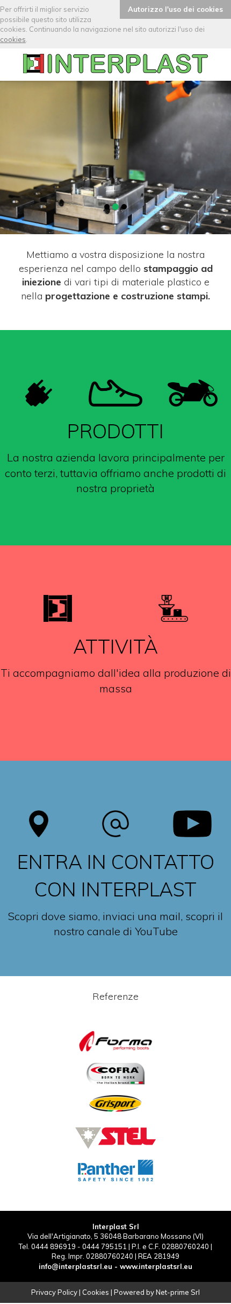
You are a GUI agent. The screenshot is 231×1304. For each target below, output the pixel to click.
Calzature (115, 455)
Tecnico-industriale (115, 388)
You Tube (115, 892)
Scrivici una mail (116, 963)
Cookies (95, 1292)
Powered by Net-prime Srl (157, 1292)
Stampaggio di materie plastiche (115, 690)
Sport (115, 523)
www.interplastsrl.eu (156, 1266)
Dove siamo (115, 820)
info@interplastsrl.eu (75, 1266)
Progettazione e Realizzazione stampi (115, 613)
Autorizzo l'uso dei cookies (175, 9)
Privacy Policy (54, 1292)
